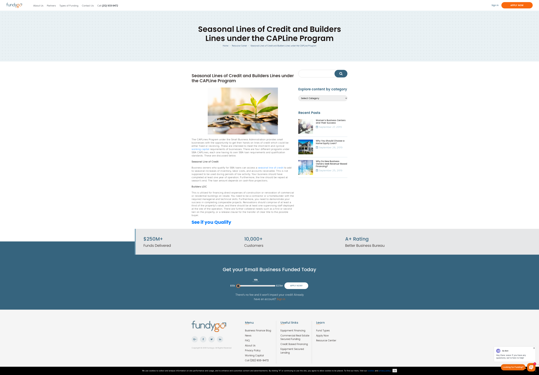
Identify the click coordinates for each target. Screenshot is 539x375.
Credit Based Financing (294, 344)
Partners (51, 5)
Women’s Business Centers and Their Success (331, 121)
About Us (38, 5)
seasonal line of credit (271, 167)
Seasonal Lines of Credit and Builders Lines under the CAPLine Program (283, 45)
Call (107, 5)
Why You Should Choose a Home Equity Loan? (330, 142)
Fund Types (323, 330)
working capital (200, 149)
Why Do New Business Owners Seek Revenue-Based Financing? (331, 164)
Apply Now (517, 5)
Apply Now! (296, 285)
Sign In (495, 5)
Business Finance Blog (258, 330)
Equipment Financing (292, 330)
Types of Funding (68, 5)
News (248, 335)
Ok (395, 371)
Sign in (281, 299)
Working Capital (254, 355)
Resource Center (239, 45)
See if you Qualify (211, 222)
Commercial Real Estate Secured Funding (294, 337)
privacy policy (384, 371)
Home (225, 45)
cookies (371, 371)
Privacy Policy (253, 350)
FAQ (247, 340)
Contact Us (88, 5)
